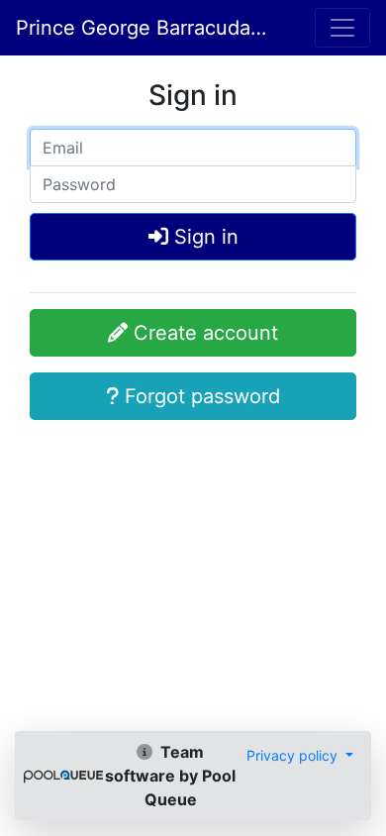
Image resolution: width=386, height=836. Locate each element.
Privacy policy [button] (293, 755)
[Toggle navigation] (342, 28)
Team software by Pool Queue (170, 775)
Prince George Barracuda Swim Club (141, 28)
